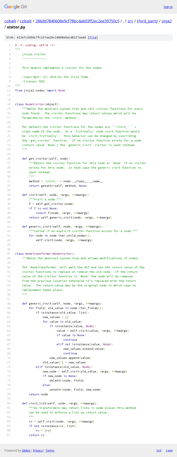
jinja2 (167, 21)
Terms (49, 450)
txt (158, 450)
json (169, 450)
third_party (147, 21)
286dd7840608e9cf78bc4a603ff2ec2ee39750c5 (77, 21)
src (130, 21)
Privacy (38, 450)
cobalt (10, 21)
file (92, 37)
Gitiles (26, 450)
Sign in (168, 7)
